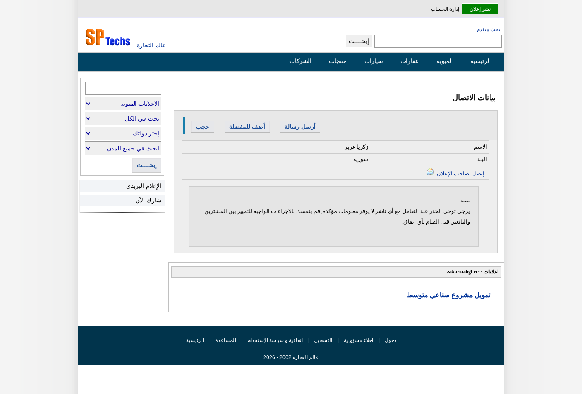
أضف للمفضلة (247, 126)
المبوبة (444, 61)
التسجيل (323, 340)
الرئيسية (480, 61)
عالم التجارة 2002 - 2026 (291, 357)
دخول (390, 340)
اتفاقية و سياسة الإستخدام (274, 340)
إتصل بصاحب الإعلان (460, 173)
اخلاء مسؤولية (358, 340)
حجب (203, 126)
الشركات (300, 61)
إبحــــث (147, 165)
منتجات (338, 61)
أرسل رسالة (300, 126)
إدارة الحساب (445, 9)
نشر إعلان (480, 9)
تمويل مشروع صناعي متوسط (448, 295)
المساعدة (226, 340)
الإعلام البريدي (143, 185)
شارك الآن (148, 200)
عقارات (409, 61)
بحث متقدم (488, 29)
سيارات (373, 61)
